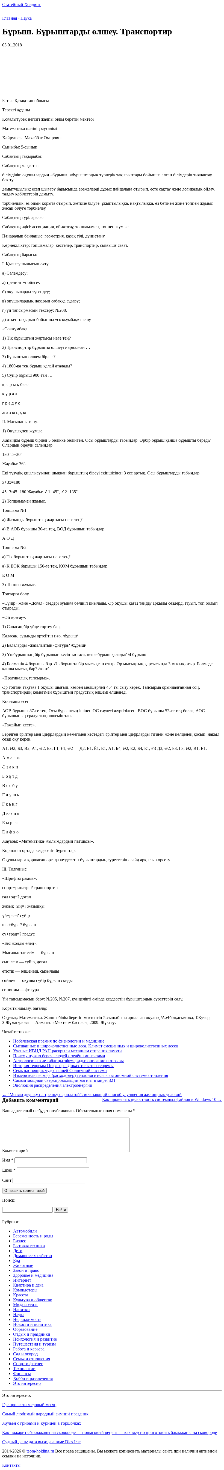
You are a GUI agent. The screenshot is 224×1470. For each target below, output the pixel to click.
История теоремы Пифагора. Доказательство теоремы (63, 1065)
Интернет (22, 1280)
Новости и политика (32, 1324)
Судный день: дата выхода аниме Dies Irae (41, 1441)
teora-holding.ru (40, 1451)
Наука (18, 1314)
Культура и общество (32, 1299)
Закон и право (26, 1270)
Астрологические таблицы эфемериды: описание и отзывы (68, 1060)
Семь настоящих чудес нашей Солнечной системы (60, 1070)
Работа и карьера (29, 1349)
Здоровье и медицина (33, 1275)
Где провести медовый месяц (29, 1404)
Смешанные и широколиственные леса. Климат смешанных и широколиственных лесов (95, 1046)
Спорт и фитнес (28, 1363)
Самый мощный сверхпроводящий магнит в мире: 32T (64, 1080)
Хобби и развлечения (33, 1378)
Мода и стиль (25, 1304)
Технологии (24, 1368)
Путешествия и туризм (34, 1344)
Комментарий (15, 1150)
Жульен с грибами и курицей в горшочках (41, 1423)
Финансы (22, 1373)
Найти (61, 1210)
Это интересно (27, 1383)
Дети (17, 1250)
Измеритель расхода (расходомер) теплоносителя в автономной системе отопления (90, 1075)
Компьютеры (25, 1290)
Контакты (11, 1465)
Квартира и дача (28, 1285)
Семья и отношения (31, 1358)
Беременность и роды (33, 1236)
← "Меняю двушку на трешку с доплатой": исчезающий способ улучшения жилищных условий (92, 1094)
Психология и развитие (35, 1339)
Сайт (6, 1180)
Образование (25, 1329)
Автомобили (25, 1231)
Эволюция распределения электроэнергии (52, 1085)
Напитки (21, 1309)
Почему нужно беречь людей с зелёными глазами (59, 1055)
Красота (20, 1295)
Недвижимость (27, 1319)
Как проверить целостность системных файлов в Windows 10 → (162, 1099)
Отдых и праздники (31, 1334)
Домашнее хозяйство (32, 1255)
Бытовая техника (29, 1245)
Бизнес (19, 1241)
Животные (23, 1265)
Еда (16, 1260)
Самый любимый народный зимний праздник (45, 1414)
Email (9, 1170)
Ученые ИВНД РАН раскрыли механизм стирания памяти (67, 1051)
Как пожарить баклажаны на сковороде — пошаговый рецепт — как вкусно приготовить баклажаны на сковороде (109, 1432)
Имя (7, 1160)
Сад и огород (25, 1354)
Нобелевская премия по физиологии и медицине (58, 1041)
